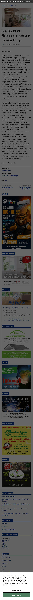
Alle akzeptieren (16, 595)
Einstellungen (16, 590)
